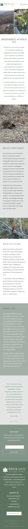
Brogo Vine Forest (13, 158)
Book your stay (14, 513)
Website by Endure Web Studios (14, 526)
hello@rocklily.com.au (14, 506)
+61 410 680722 (14, 504)
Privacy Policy (14, 523)
